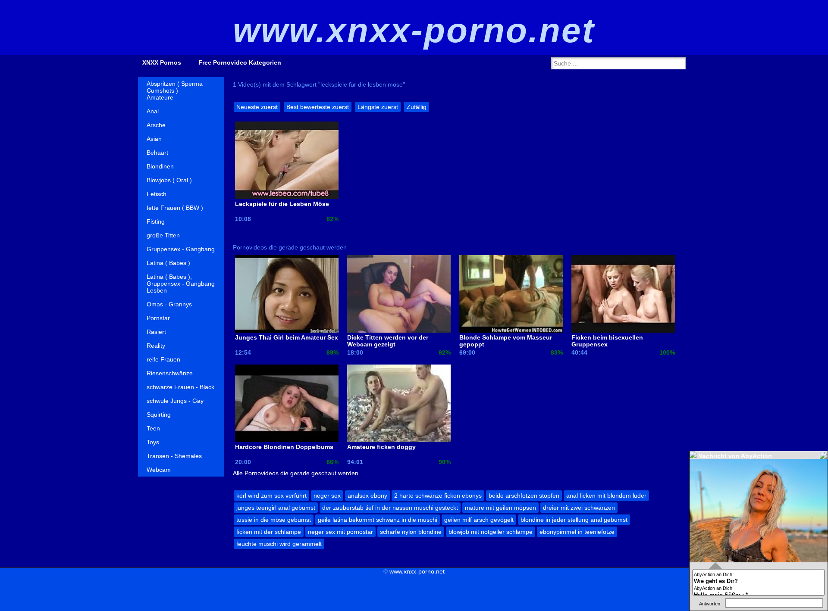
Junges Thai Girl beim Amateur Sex (286, 337)
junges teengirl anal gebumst (275, 507)
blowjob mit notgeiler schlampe (490, 531)
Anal (153, 111)
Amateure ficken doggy (381, 446)
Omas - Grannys (169, 304)
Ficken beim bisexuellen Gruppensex (607, 341)
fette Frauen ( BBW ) (175, 207)
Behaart (157, 152)
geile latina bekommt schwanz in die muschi (377, 519)
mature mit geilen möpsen (500, 507)
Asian (154, 138)
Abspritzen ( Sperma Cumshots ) (175, 85)
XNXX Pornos (161, 62)
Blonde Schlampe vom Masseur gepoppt (505, 341)
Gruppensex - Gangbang (181, 249)
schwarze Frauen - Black (180, 386)
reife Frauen (163, 359)
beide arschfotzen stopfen (524, 495)
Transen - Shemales (174, 455)
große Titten (163, 235)
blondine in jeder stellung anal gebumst (574, 519)
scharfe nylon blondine (411, 531)
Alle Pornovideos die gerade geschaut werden (295, 473)
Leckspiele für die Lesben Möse (282, 203)
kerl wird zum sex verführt (271, 495)
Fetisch (156, 193)
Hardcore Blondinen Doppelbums (284, 446)
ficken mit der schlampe (268, 531)
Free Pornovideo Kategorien (239, 62)
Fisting (156, 221)
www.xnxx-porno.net (417, 571)
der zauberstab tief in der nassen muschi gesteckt (390, 507)
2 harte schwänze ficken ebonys (438, 495)
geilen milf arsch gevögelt (479, 519)
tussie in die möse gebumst (273, 519)
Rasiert (156, 331)
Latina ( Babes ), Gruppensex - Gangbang (181, 278)
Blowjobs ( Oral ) (169, 180)
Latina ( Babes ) (168, 262)
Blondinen (160, 166)
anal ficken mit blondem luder (606, 495)
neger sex (327, 495)
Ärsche (156, 125)
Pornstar (158, 318)
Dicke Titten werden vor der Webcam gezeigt (387, 341)
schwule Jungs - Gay (175, 400)
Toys (153, 442)
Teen (153, 428)
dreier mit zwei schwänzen (579, 507)
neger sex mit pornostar (340, 531)
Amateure (160, 97)
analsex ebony (367, 495)
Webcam (159, 469)
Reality (156, 345)
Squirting (159, 414)
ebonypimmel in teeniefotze (577, 531)
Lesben (157, 290)
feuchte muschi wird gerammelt (279, 543)
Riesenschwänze (170, 373)
